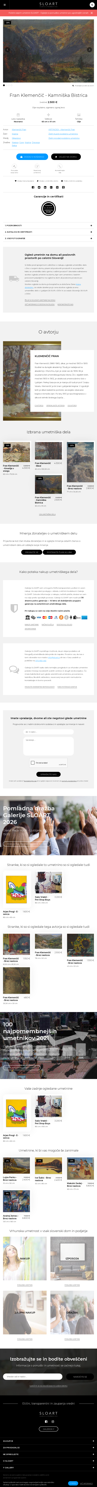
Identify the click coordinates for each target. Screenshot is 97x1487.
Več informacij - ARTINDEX (22, 1068)
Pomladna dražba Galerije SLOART (27, 844)
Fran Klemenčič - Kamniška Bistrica (48, 484)
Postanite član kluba (59, 552)
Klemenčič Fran (19, 129)
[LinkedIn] (45, 187)
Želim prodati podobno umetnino (64, 138)
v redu (73, 1483)
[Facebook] (33, 187)
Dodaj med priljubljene (25, 181)
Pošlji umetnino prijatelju (72, 181)
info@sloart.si (54, 657)
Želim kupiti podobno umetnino (63, 134)
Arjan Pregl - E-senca (16, 890)
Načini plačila (48, 624)
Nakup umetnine (32, 624)
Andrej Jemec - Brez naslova (16, 1201)
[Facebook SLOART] (46, 1422)
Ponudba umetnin (24, 1285)
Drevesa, (36, 142)
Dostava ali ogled (64, 624)
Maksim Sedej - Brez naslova (80, 1168)
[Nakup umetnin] (25, 1258)
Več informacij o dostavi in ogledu (40, 304)
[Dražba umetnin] (72, 1312)
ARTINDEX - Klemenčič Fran (61, 129)
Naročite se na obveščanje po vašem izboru (48, 1386)
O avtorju (39, 405)
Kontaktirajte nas (65, 304)
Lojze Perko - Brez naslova (16, 1165)
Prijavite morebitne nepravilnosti (40, 687)
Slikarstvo (16, 138)
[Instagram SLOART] (53, 1422)
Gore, (21, 142)
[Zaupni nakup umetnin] (25, 1312)
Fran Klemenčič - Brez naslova (80, 462)
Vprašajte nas (48, 774)
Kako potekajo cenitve (67, 687)
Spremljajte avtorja (55, 405)
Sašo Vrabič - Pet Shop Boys (48, 882)
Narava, (15, 142)
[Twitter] (39, 187)
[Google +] (51, 187)
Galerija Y (48, 1429)
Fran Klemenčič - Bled (48, 451)
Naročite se (80, 1377)
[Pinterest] (57, 187)
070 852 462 (40, 660)
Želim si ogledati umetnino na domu (40, 300)
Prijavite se (31, 552)
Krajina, (28, 142)
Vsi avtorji (72, 405)
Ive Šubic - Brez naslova (48, 1165)
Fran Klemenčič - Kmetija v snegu (16, 452)
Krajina (15, 134)
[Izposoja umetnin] (72, 1258)
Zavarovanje (30, 629)
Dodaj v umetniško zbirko (48, 181)
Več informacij (86, 1483)
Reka (14, 145)
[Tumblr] (63, 187)
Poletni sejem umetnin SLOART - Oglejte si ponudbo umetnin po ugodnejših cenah (48, 13)
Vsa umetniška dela (47, 514)
